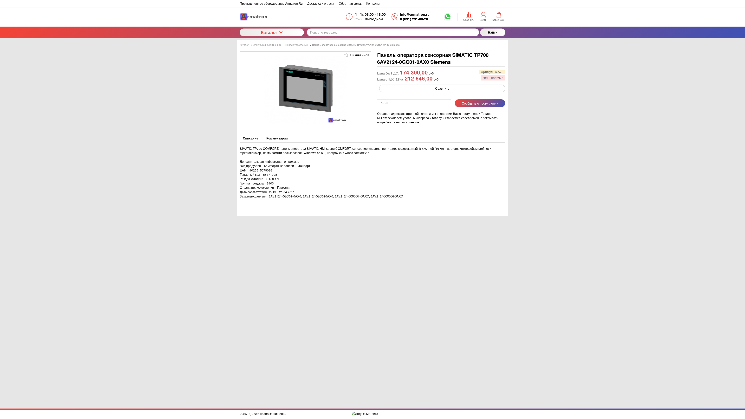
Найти (492, 32)
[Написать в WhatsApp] (448, 18)
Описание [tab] (250, 138)
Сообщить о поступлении (480, 103)
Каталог (269, 32)
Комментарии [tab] (277, 138)
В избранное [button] (359, 55)
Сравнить (442, 88)
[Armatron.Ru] (272, 17)
